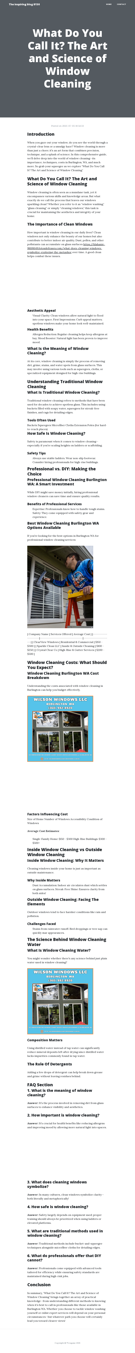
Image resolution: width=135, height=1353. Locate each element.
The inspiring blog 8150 (24, 4)
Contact (121, 4)
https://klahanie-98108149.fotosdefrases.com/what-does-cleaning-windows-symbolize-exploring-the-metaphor (66, 248)
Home (109, 4)
